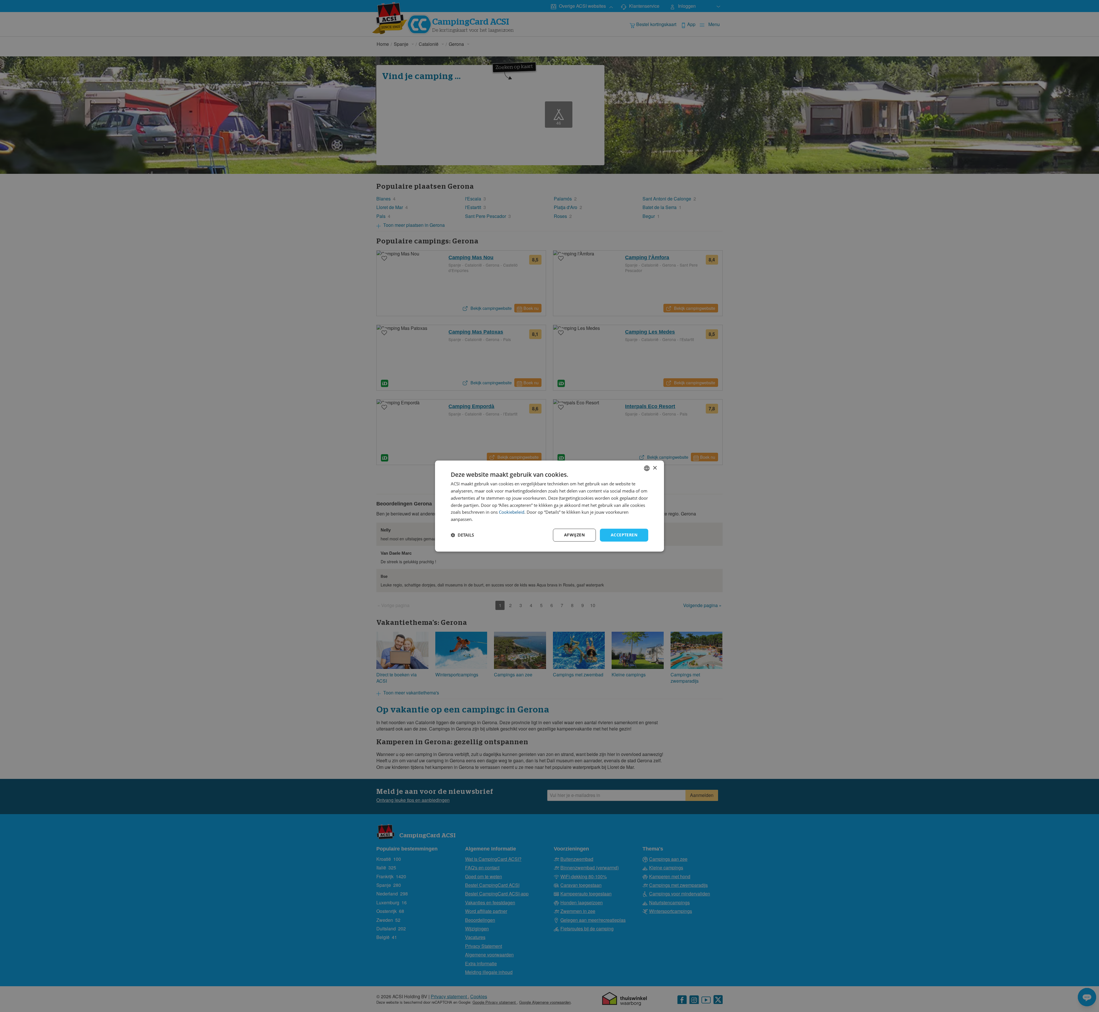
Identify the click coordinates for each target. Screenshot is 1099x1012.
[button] (462, 535)
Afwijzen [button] (574, 534)
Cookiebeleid (511, 512)
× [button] (655, 468)
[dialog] (549, 506)
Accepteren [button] (624, 534)
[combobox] (647, 468)
